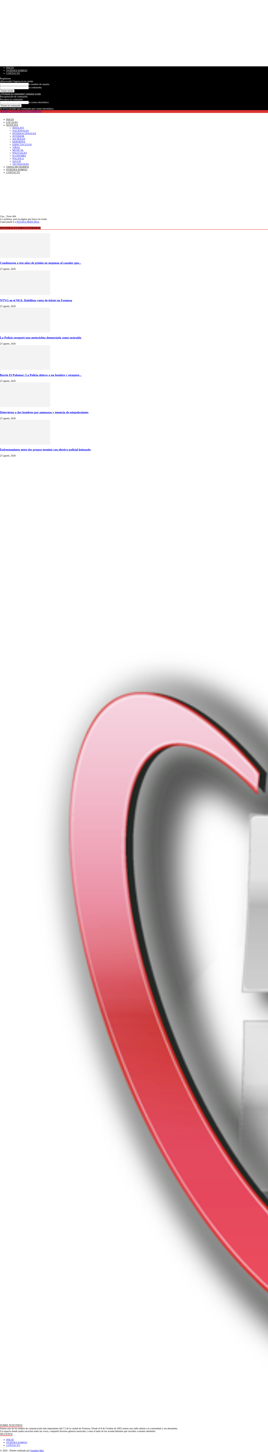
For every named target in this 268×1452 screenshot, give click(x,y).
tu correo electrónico (39, 102)
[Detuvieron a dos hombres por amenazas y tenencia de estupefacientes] (25, 406)
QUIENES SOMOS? (16, 70)
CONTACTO (13, 73)
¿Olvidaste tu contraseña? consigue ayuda (20, 93)
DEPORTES (18, 141)
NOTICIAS (12, 125)
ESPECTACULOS (22, 144)
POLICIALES (19, 153)
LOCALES (12, 122)
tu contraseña (35, 87)
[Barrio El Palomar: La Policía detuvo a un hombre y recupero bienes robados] (25, 369)
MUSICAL (18, 150)
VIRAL (16, 147)
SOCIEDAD (18, 139)
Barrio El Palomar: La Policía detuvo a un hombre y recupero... (41, 375)
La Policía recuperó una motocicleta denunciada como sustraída (40, 337)
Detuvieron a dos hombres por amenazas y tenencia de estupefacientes (44, 412)
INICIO (10, 67)
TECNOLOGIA (20, 164)
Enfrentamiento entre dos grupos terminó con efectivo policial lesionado (45, 449)
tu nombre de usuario (39, 84)
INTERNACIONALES (24, 133)
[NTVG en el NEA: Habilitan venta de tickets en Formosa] (25, 294)
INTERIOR (18, 136)
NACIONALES (20, 130)
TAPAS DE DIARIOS (17, 167)
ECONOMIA (19, 155)
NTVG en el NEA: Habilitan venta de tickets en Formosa (36, 300)
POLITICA (18, 158)
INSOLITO (18, 128)
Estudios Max (37, 1450)
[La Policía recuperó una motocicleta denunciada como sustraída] (25, 331)
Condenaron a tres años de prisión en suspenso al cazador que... (40, 263)
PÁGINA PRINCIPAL (28, 222)
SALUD (16, 161)
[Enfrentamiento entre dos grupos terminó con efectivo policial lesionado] (25, 443)
